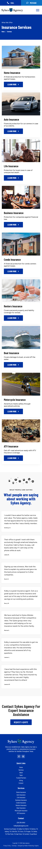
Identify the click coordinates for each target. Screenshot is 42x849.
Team (21, 775)
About (21, 772)
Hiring (21, 780)
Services (9, 31)
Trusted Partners (21, 778)
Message (33, 3)
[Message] (27, 3)
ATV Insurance (11, 446)
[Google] (23, 756)
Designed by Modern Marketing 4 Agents (28, 845)
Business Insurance (13, 213)
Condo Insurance (12, 259)
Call (12, 3)
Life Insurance (11, 166)
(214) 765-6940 (21, 822)
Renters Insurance (13, 306)
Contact (21, 783)
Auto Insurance (11, 119)
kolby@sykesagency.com (21, 826)
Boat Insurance (11, 353)
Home (3, 31)
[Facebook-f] (19, 756)
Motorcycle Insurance (15, 399)
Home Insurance (12, 72)
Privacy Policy (7, 845)
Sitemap (14, 845)
